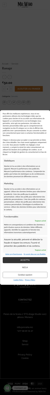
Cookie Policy (18, 280)
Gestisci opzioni (25, 275)
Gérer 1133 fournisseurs (13, 254)
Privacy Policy (30, 280)
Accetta (25, 260)
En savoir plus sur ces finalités (35, 254)
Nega (25, 267)
